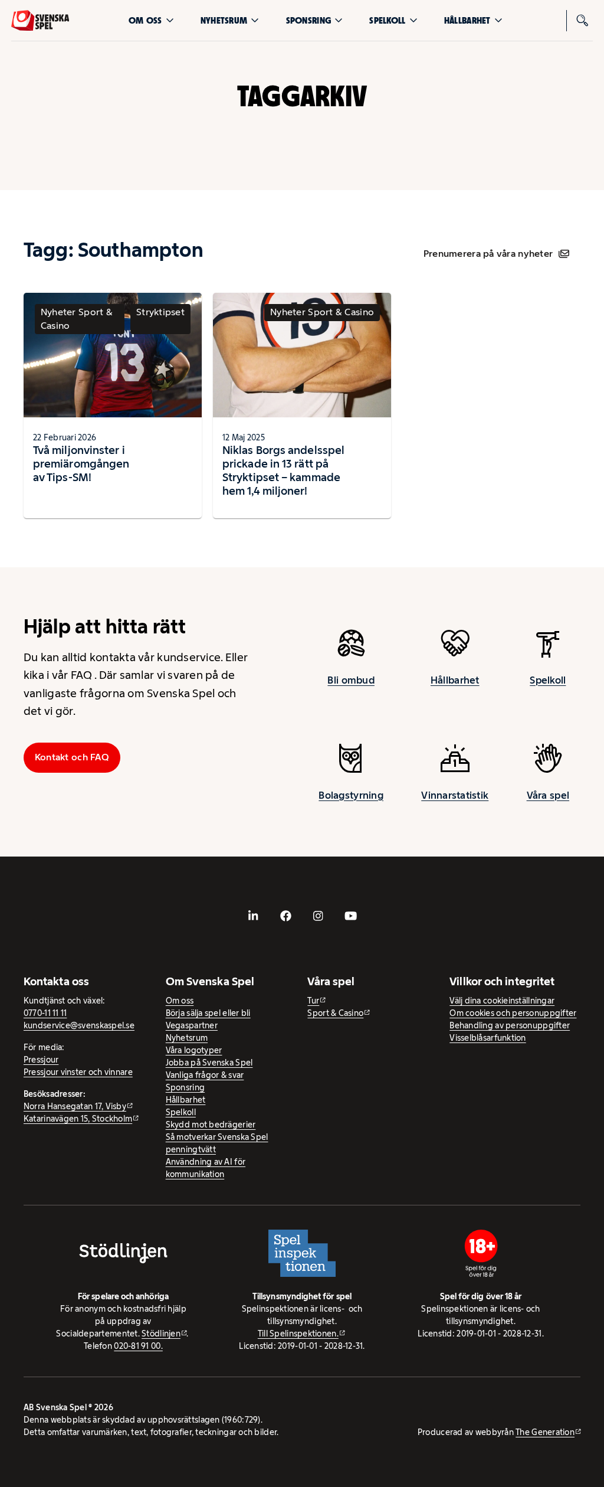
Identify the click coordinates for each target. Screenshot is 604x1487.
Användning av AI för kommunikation (205, 1167)
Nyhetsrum (224, 20)
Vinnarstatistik (454, 795)
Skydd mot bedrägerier (211, 1124)
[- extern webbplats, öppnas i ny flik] (253, 916)
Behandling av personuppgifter (509, 1025)
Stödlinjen (161, 1333)
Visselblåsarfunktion (487, 1037)
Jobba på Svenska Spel (209, 1062)
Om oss (145, 20)
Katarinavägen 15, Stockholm (78, 1118)
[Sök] (582, 20)
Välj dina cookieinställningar (501, 1000)
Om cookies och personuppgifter (512, 1013)
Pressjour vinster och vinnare (78, 1072)
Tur (313, 1000)
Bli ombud (350, 680)
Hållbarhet (467, 20)
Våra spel (548, 795)
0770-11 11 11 (45, 1013)
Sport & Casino (335, 1013)
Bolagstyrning (351, 795)
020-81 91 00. (138, 1346)
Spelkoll (387, 20)
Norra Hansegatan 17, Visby (75, 1106)
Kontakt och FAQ (72, 757)
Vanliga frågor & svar (205, 1075)
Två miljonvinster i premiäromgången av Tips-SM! (81, 463)
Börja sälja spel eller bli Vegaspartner (208, 1019)
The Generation (545, 1432)
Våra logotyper (194, 1050)
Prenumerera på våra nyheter (488, 253)
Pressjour (41, 1059)
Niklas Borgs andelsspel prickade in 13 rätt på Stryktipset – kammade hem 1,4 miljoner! (283, 470)
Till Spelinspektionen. (298, 1333)
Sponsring (308, 20)
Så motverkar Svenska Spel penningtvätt (217, 1143)
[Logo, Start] (40, 20)
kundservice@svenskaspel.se (79, 1025)
